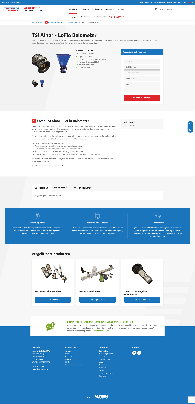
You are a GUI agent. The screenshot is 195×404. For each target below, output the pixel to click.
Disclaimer (103, 376)
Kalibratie (96, 9)
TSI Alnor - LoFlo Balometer (89, 22)
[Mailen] (190, 129)
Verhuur (72, 9)
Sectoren (153, 2)
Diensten (109, 9)
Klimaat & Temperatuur (55, 22)
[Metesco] (11, 9)
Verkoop (84, 9)
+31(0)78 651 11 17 (41, 366)
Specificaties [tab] (41, 187)
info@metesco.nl (43, 369)
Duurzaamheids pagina (99, 330)
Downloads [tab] (60, 187)
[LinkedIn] (134, 353)
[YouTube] (139, 353)
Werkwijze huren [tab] (82, 187)
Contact (184, 2)
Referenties (177, 2)
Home (34, 22)
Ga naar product (51, 300)
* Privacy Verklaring (106, 373)
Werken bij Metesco (106, 354)
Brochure (102, 368)
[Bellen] (190, 124)
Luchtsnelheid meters (72, 22)
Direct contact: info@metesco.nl (11, 2)
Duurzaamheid (161, 2)
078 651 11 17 (34, 8)
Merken (121, 9)
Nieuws (169, 2)
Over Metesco (144, 2)
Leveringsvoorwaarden (74, 365)
